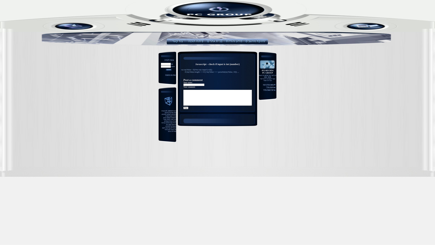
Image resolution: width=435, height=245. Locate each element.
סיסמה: (173, 66)
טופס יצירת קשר (268, 85)
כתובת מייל (270, 87)
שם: (172, 64)
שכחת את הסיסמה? (170, 75)
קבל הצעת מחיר (268, 90)
